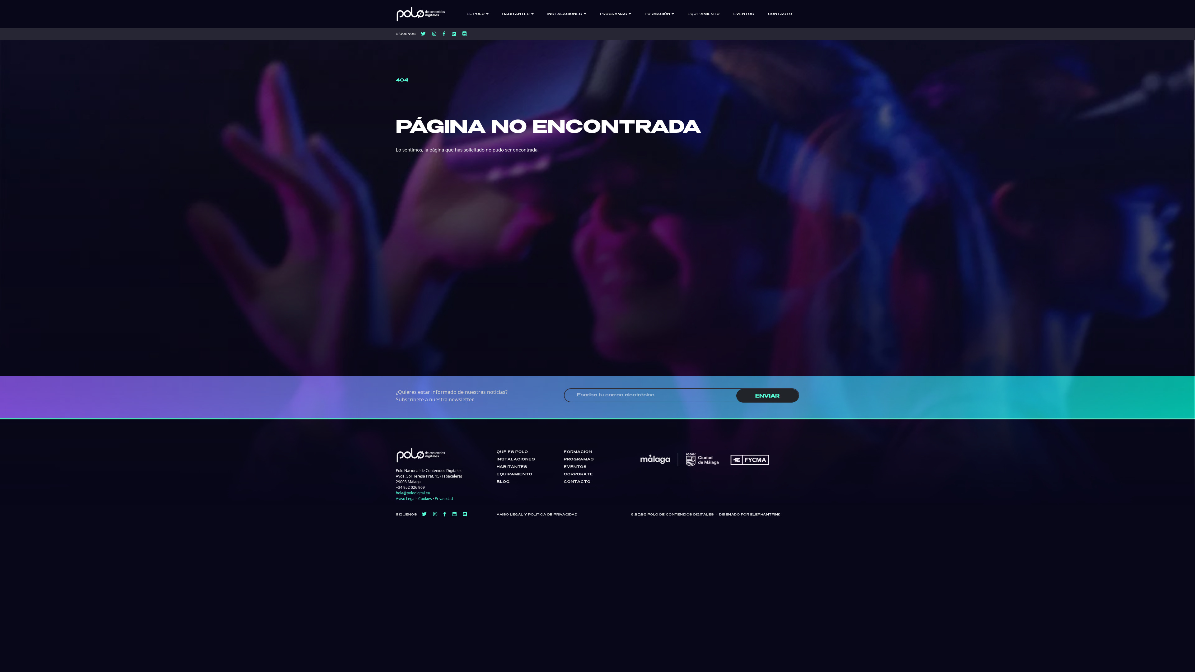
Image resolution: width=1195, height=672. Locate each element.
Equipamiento (704, 14)
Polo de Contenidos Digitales (681, 514)
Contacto (780, 14)
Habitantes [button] (516, 14)
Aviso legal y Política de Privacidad (537, 514)
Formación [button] (657, 14)
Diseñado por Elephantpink (749, 514)
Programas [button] (613, 14)
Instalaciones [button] (564, 14)
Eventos (743, 14)
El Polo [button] (476, 14)
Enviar (767, 396)
